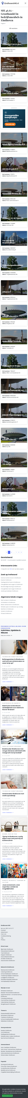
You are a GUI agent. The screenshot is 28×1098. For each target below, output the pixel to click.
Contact (3, 930)
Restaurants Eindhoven (7, 970)
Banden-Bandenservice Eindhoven (11, 1051)
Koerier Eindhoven (6, 580)
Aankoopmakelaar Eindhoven (9, 591)
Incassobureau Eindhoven (8, 1068)
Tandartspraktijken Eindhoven (10, 976)
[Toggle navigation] (25, 3)
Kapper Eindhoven (6, 955)
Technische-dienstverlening (12, 656)
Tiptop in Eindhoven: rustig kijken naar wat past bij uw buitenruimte (12, 838)
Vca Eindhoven (5, 1032)
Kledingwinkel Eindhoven (8, 1034)
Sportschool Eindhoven (7, 1038)
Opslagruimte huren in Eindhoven (10, 582)
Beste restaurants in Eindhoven (10, 604)
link (11, 569)
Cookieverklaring (6, 936)
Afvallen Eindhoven (6, 959)
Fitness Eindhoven (6, 613)
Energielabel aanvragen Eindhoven (11, 589)
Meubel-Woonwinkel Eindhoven (10, 993)
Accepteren (7, 1095)
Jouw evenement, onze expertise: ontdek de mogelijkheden (11, 887)
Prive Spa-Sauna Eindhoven (9, 1066)
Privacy (3, 940)
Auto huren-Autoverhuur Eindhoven (11, 1049)
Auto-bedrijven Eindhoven (8, 1047)
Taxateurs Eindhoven (7, 1017)
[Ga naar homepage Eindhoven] (10, 3)
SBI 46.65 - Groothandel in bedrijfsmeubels (13, 560)
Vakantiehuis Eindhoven (8, 1002)
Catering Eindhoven (6, 972)
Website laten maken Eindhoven (10, 1036)
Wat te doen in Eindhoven (8, 600)
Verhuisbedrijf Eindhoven (8, 981)
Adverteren (4, 932)
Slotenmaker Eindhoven (8, 1055)
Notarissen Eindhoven (7, 1015)
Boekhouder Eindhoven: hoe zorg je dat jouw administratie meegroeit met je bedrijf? (14, 751)
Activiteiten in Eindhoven (8, 602)
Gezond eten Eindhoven (8, 960)
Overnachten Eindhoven (8, 1000)
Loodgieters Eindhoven (7, 977)
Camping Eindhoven (7, 998)
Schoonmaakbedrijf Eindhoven (10, 1019)
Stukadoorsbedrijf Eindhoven (9, 979)
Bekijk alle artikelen (6, 635)
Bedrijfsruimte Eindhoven (8, 1070)
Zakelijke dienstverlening (11, 746)
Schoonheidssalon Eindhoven (9, 974)
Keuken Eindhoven (6, 1030)
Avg (2, 938)
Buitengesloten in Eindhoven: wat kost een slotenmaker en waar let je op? (13, 661)
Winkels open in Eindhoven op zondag (12, 607)
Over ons (3, 934)
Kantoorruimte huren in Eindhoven (11, 578)
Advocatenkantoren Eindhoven (10, 1053)
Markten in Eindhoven (7, 609)
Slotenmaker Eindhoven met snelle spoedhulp (13, 795)
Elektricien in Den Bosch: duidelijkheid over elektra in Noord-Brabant (13, 708)
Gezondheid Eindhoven (7, 957)
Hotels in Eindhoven (6, 611)
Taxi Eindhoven (5, 953)
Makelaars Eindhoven (7, 1021)
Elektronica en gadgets (11, 703)
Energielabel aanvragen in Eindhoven (12, 584)
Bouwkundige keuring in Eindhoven (11, 586)
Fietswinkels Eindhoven (7, 951)
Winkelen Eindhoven (7, 991)
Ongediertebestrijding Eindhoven (10, 1072)
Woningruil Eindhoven (7, 1064)
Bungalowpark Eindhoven (8, 1004)
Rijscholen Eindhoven (7, 949)
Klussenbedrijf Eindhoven (8, 1013)
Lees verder (7, 681)
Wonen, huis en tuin (9, 834)
